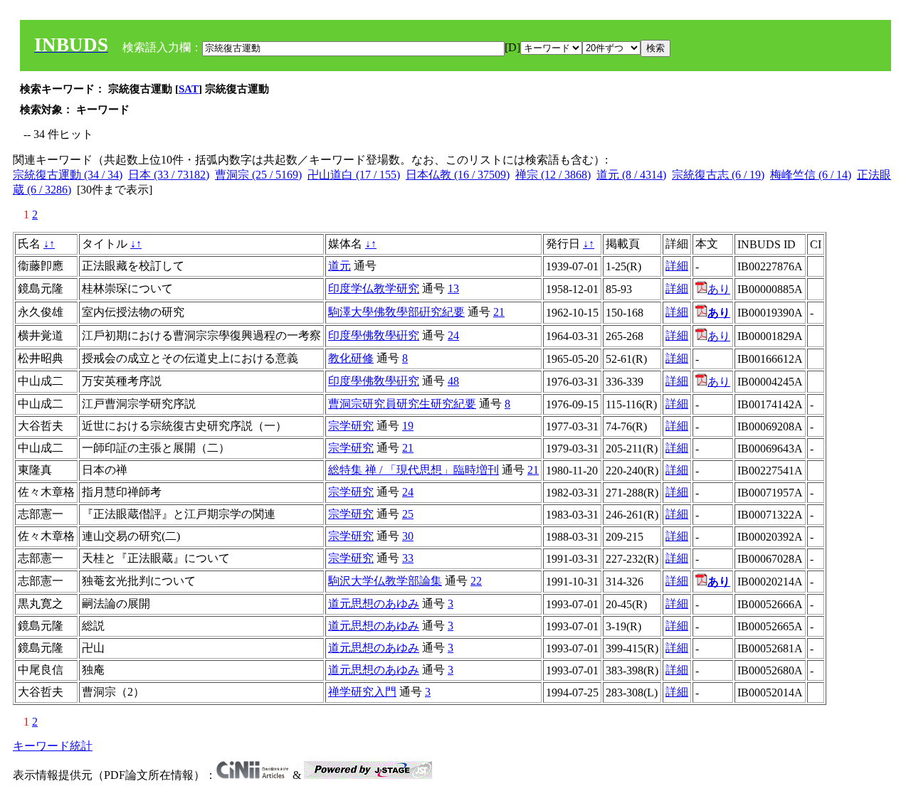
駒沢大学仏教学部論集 (385, 581)
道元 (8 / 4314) (631, 175)
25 (408, 514)
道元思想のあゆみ (373, 604)
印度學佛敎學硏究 (373, 335)
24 (453, 335)
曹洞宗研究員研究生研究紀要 (402, 404)
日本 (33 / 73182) (168, 175)
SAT (189, 89)
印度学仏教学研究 (373, 288)
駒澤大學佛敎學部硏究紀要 (396, 312)
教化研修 (351, 358)
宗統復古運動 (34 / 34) (67, 175)
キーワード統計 (53, 746)
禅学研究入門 (362, 692)
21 (499, 312)
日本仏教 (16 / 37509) (458, 175)
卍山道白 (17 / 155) (353, 175)
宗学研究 (351, 426)
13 (453, 288)
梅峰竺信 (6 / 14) (810, 175)
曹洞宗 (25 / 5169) (258, 175)
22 (476, 581)
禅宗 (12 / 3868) (553, 175)
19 (408, 426)
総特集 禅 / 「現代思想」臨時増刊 (413, 470)
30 (408, 536)
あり (718, 289)
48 (453, 381)
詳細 (676, 266)
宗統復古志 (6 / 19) (718, 175)
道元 (339, 266)
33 (408, 558)
